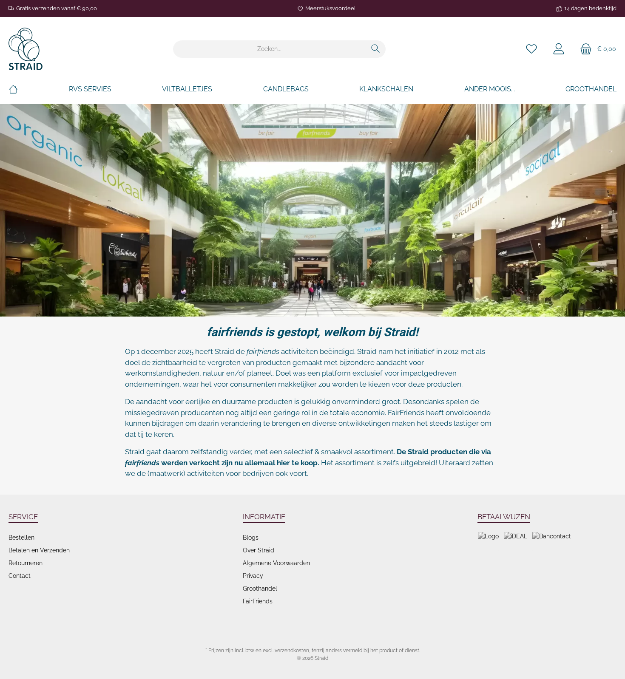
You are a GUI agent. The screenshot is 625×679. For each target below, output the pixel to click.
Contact (20, 575)
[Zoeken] (376, 49)
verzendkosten (292, 651)
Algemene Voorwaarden (276, 563)
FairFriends (258, 601)
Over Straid (258, 550)
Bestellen (21, 537)
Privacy (253, 575)
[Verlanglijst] (531, 49)
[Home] (13, 89)
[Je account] (558, 49)
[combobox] (269, 49)
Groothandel (260, 588)
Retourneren (26, 563)
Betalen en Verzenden (39, 550)
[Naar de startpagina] (26, 49)
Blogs (251, 537)
